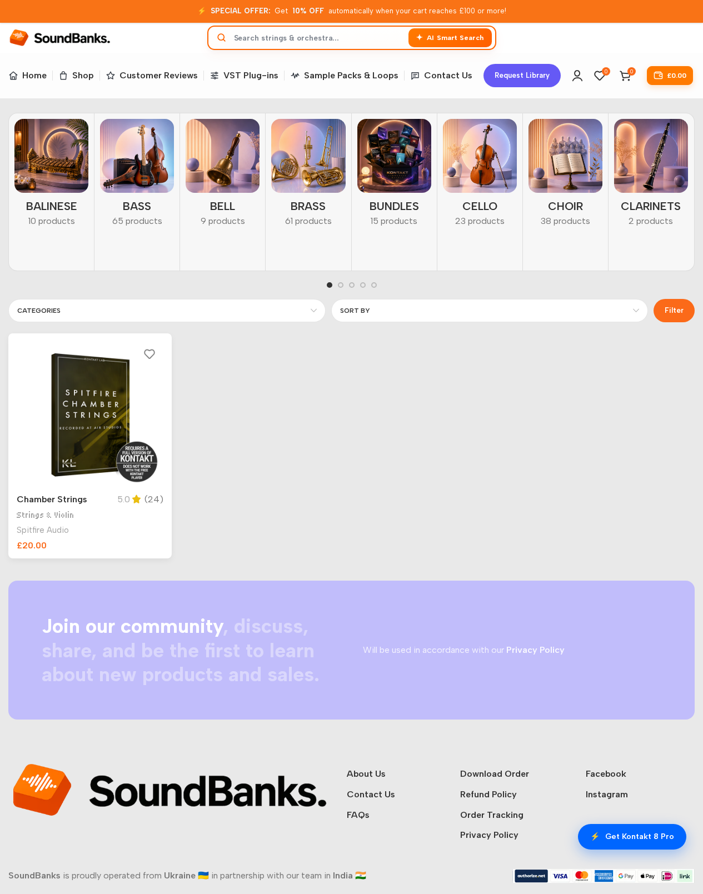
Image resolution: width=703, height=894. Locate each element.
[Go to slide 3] (352, 285)
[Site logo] (59, 37)
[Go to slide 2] (340, 285)
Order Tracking (491, 815)
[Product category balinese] (51, 176)
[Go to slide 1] (329, 285)
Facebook (606, 773)
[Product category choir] (565, 176)
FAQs (358, 815)
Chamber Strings (52, 499)
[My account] (577, 75)
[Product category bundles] (394, 176)
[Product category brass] (308, 176)
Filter (674, 310)
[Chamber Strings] (90, 415)
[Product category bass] (137, 176)
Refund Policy (488, 794)
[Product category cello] (480, 176)
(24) (153, 499)
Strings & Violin (45, 515)
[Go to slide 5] (374, 285)
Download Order (494, 773)
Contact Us (371, 794)
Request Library (522, 75)
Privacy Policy (489, 835)
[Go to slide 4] (363, 285)
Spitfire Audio (43, 530)
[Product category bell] (223, 176)
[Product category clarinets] (651, 176)
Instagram (607, 794)
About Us (366, 773)
